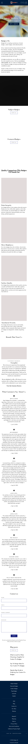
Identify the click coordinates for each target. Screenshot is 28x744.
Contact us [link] (3, 68)
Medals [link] (14, 696)
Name (2, 597)
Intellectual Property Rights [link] (14, 729)
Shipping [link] (14, 719)
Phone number (5, 612)
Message (3, 620)
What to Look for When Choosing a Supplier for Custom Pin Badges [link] (17, 657)
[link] (21, 3)
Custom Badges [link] (14, 688)
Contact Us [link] (14, 706)
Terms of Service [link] (15, 641)
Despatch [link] (14, 716)
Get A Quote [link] (14, 24)
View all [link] (14, 112)
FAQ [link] (14, 701)
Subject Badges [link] (14, 683)
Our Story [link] (14, 708)
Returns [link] (14, 721)
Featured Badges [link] (14, 686)
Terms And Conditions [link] (14, 726)
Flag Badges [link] (14, 691)
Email (3, 605)
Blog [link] (14, 703)
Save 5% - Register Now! (14, 733)
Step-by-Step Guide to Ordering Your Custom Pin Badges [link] (17, 672)
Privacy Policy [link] (14, 723)
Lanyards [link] (14, 693)
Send (14, 635)
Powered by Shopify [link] (14, 742)
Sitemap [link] (14, 711)
